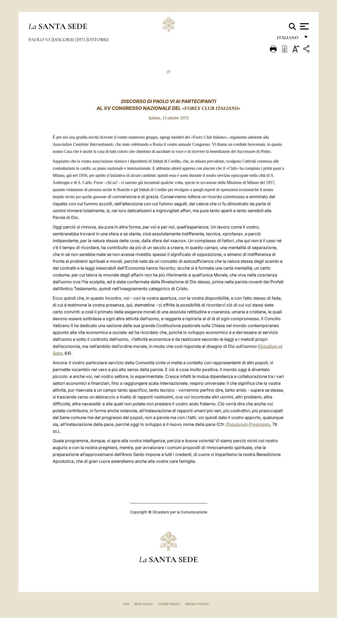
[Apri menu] (304, 26)
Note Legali (143, 604)
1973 (81, 39)
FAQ (126, 604)
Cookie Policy (169, 604)
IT (168, 72)
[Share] (307, 49)
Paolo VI (39, 39)
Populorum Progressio (248, 424)
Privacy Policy (197, 604)
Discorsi (64, 39)
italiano (288, 39)
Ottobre (98, 39)
